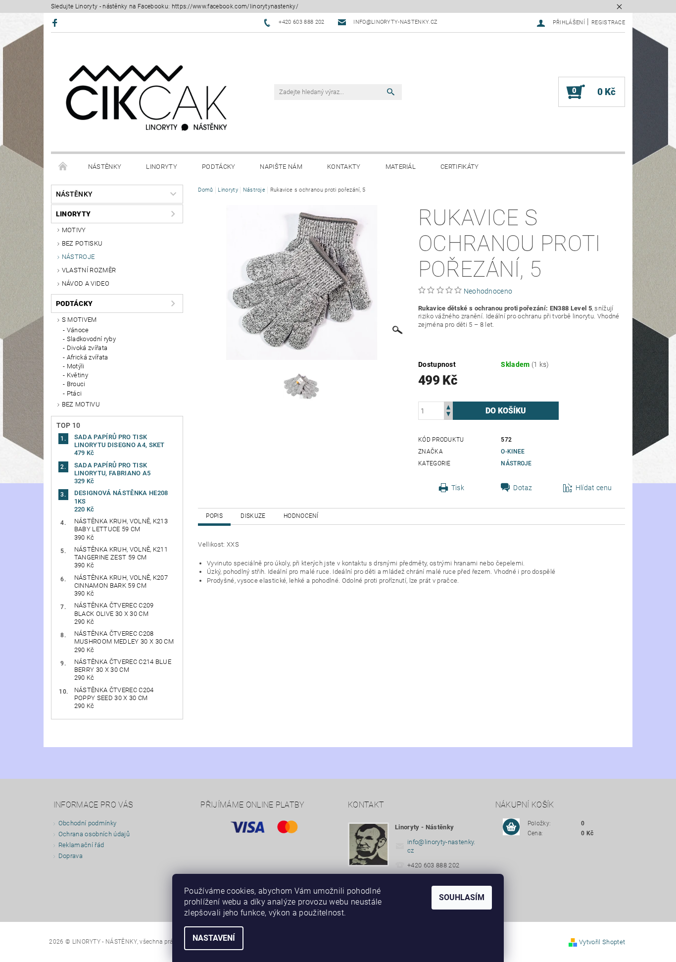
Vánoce (78, 330)
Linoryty (161, 166)
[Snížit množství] (448, 415)
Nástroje (78, 256)
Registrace (608, 22)
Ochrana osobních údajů (94, 834)
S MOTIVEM (79, 319)
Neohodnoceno (488, 291)
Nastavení (214, 938)
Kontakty (344, 166)
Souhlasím (461, 897)
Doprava (70, 856)
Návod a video (85, 283)
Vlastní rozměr (89, 270)
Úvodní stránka (63, 167)
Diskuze (253, 515)
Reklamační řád (81, 845)
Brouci (76, 384)
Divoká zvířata (87, 348)
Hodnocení (301, 515)
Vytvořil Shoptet (602, 942)
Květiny (77, 375)
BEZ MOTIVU (81, 404)
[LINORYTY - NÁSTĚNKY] (147, 97)
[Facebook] (56, 22)
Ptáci (74, 393)
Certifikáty (459, 166)
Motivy (74, 230)
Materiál (401, 166)
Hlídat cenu (594, 488)
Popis (214, 515)
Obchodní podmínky (87, 823)
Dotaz (522, 488)
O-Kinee (513, 451)
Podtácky (219, 166)
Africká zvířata (87, 357)
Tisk (457, 488)
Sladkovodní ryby (91, 339)
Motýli (76, 366)
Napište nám (281, 166)
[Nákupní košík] (511, 827)
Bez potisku (82, 243)
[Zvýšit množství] (448, 406)
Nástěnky (105, 166)
